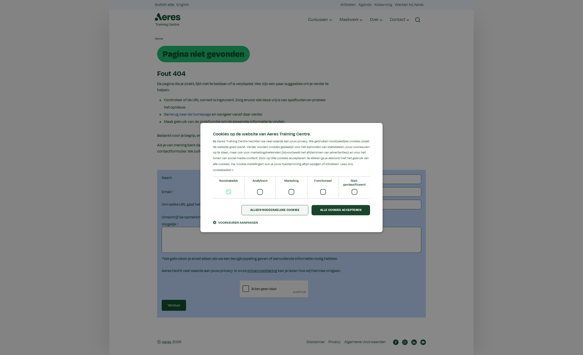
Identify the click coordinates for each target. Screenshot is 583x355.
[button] (235, 222)
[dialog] (291, 177)
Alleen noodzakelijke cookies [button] (274, 210)
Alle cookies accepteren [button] (340, 210)
